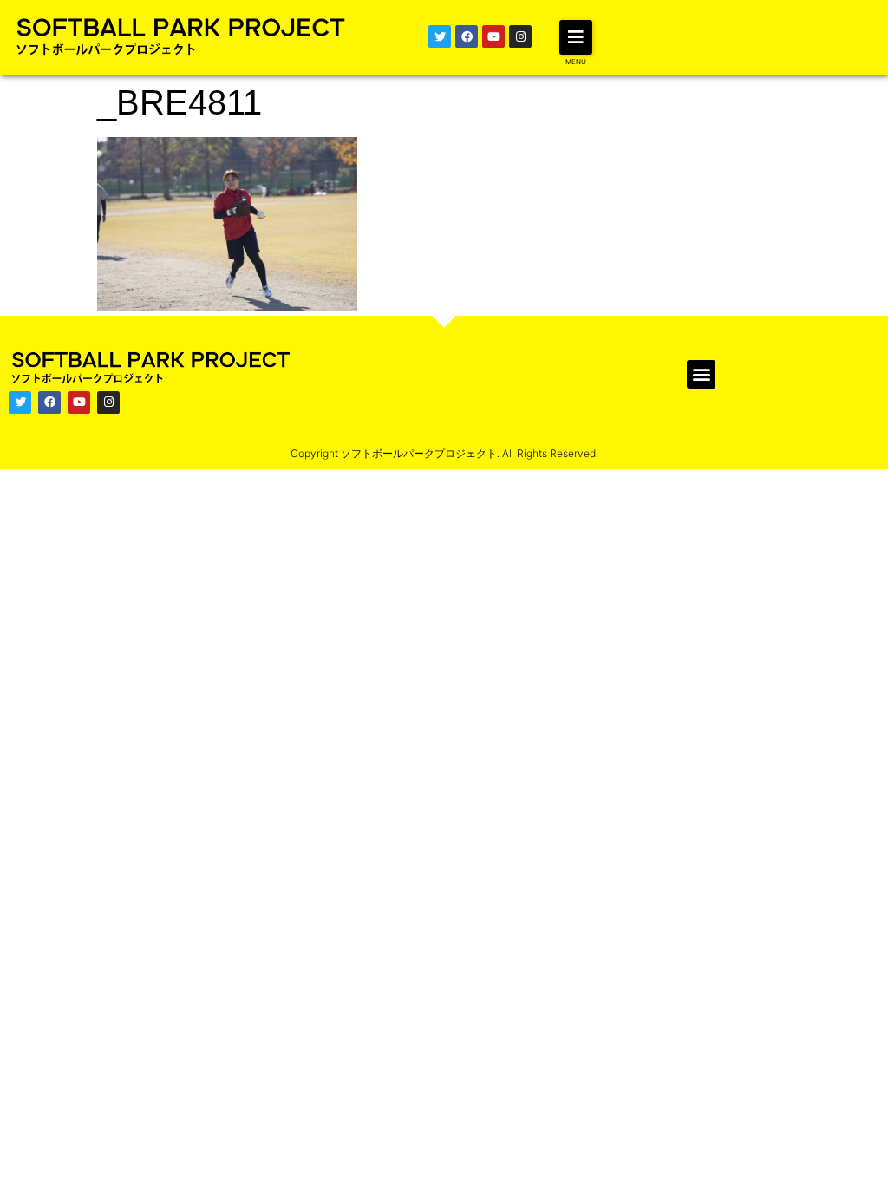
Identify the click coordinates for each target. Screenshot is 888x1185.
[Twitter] (439, 36)
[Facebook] (466, 36)
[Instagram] (520, 36)
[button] (575, 37)
